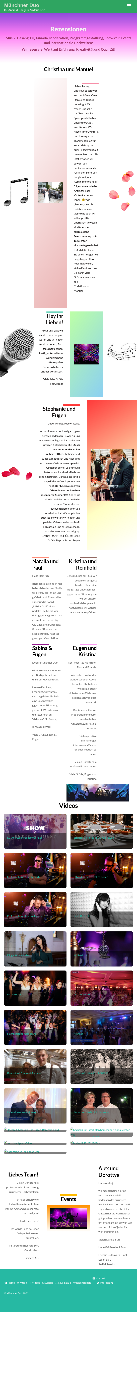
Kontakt (100, 1278)
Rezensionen (83, 1282)
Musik (23, 1282)
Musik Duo (64, 1282)
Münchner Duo (14, 1293)
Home (11, 1282)
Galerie (48, 1282)
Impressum (106, 1282)
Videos (35, 1282)
